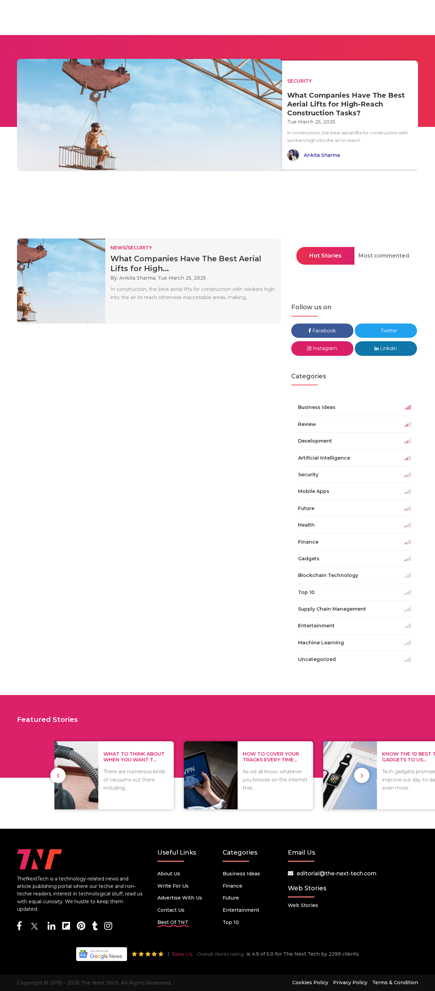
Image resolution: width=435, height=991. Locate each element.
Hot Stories (325, 255)
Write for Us (173, 886)
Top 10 (231, 922)
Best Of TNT (172, 922)
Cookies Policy (310, 982)
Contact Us (171, 910)
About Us (168, 874)
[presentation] (58, 775)
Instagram (324, 348)
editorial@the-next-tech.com (337, 873)
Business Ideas (241, 874)
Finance (232, 886)
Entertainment (241, 910)
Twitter (388, 331)
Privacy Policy (350, 982)
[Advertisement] (217, 207)
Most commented (384, 255)
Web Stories (303, 905)
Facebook (323, 331)
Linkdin (388, 348)
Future (231, 898)
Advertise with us (179, 898)
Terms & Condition (395, 982)
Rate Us (182, 954)
